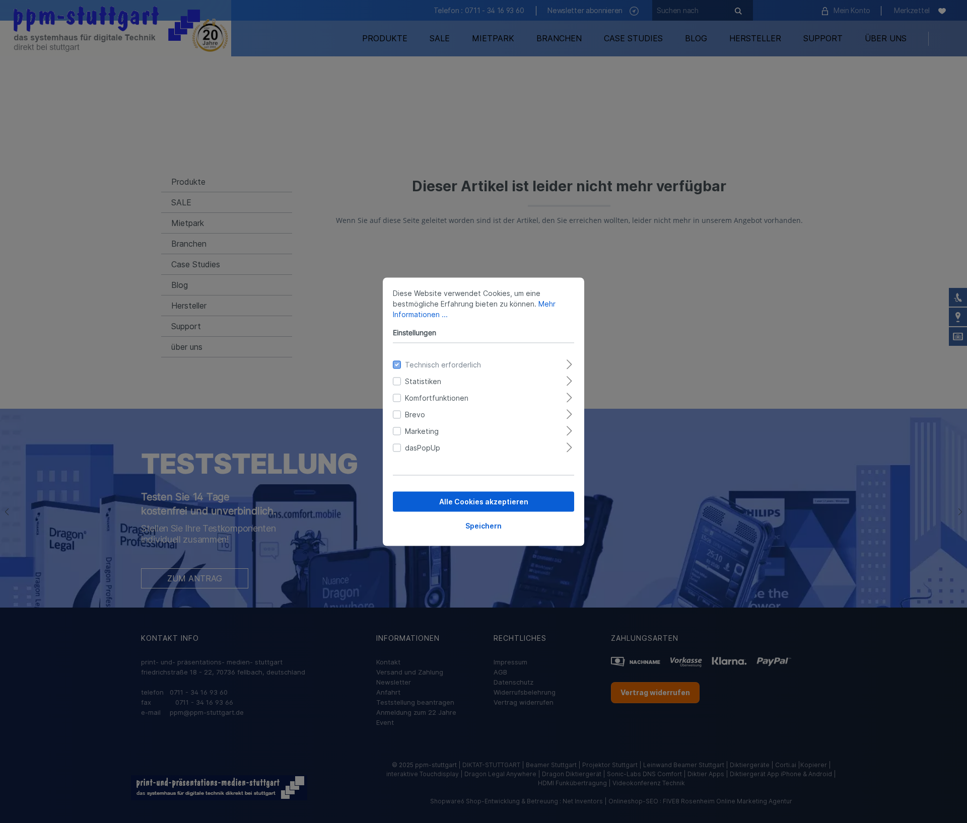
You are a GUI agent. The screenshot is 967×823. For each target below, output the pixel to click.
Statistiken (423, 381)
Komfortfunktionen (436, 397)
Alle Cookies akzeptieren (483, 501)
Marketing (422, 430)
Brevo (415, 414)
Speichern (483, 525)
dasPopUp (422, 447)
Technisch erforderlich (443, 364)
